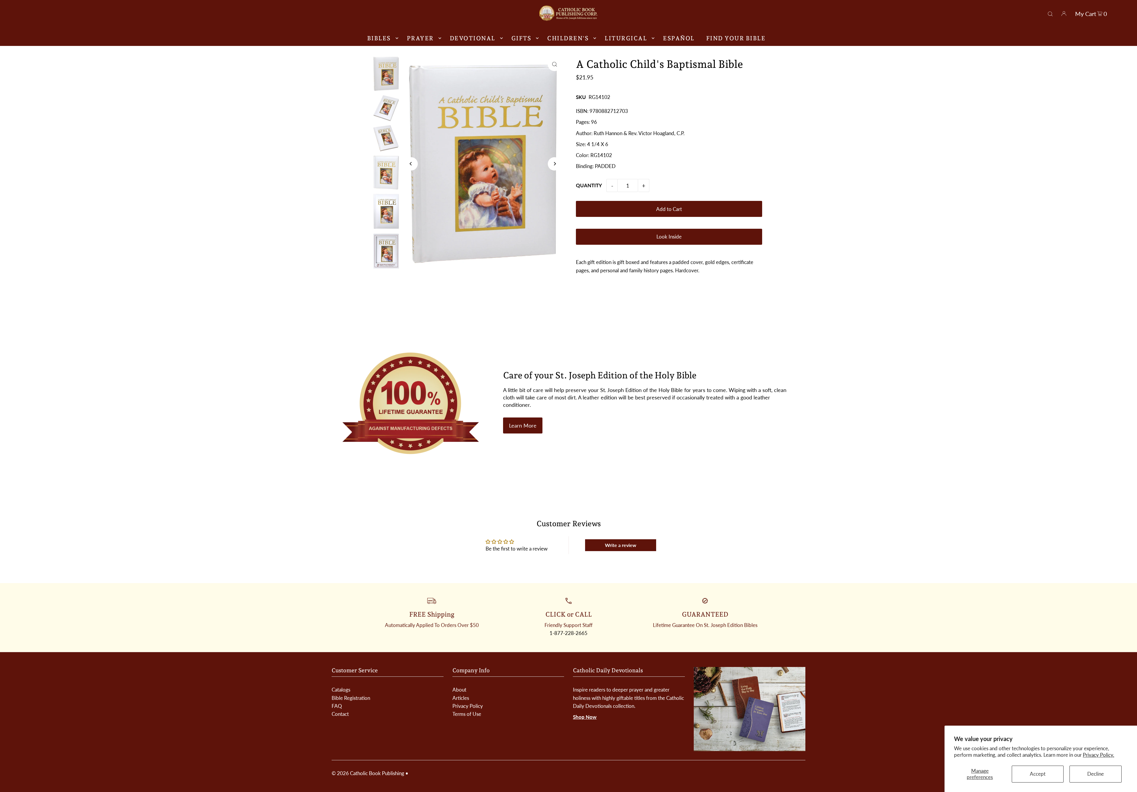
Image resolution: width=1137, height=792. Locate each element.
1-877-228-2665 (568, 633)
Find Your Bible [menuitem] (736, 38)
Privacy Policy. (1098, 755)
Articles (460, 698)
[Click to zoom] (554, 64)
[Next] (554, 163)
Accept (1038, 774)
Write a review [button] (620, 545)
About (459, 690)
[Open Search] (1050, 13)
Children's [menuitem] (568, 38)
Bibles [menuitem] (379, 38)
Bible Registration (351, 698)
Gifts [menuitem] (521, 38)
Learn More (523, 425)
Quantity (589, 185)
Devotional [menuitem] (472, 38)
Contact (340, 714)
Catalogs (341, 690)
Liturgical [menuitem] (626, 38)
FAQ (337, 706)
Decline (1095, 774)
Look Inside (669, 236)
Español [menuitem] (679, 38)
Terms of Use (466, 714)
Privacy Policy (467, 706)
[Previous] (411, 163)
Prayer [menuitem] (420, 38)
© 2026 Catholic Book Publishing (368, 773)
